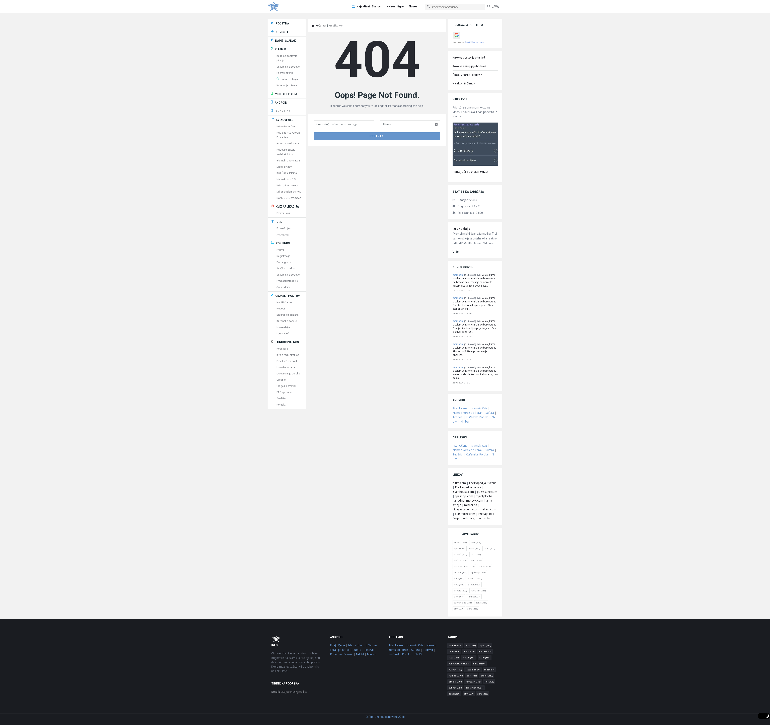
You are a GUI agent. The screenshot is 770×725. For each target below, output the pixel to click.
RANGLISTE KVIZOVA (289, 197)
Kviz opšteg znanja (288, 185)
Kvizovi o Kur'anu (286, 126)
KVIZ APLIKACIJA (287, 206)
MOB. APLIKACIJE (286, 94)
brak (476, 542)
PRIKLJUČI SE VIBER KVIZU (470, 172)
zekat (481, 602)
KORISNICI (283, 243)
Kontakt (281, 404)
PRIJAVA (492, 6)
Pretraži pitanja (289, 79)
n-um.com (459, 483)
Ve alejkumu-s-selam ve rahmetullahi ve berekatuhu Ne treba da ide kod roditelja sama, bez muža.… (475, 372)
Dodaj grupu (284, 262)
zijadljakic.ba (484, 496)
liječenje (478, 572)
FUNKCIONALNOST (288, 342)
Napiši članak (284, 302)
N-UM (360, 654)
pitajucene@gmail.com (290, 692)
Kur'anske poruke (287, 320)
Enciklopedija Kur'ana (482, 483)
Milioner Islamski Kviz (289, 191)
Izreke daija (461, 229)
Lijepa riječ (283, 333)
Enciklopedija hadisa (468, 487)
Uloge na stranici (286, 385)
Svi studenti (283, 287)
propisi (460, 590)
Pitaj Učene (460, 408)
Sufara (489, 413)
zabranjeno (463, 602)
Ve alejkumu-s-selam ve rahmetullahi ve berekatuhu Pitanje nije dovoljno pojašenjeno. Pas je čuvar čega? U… (474, 326)
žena (472, 608)
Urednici (281, 379)
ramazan (478, 590)
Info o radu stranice (288, 354)
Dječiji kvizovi (284, 166)
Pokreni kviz (283, 213)
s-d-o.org (468, 518)
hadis (489, 548)
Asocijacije (283, 234)
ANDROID (281, 102)
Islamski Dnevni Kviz (288, 160)
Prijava (280, 249)
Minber (464, 421)
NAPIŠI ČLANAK (285, 40)
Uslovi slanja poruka (288, 373)
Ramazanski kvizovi (288, 143)
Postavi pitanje (285, 72)
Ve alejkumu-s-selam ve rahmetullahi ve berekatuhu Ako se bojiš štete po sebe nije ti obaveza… (474, 349)
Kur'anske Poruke (477, 417)
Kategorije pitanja (287, 85)
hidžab (460, 560)
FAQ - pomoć (284, 392)
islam (475, 560)
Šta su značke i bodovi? (467, 74)
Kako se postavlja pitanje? (469, 57)
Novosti (414, 6)
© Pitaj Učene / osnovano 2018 (385, 716)
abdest (460, 542)
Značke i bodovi (286, 268)
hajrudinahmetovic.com (468, 500)
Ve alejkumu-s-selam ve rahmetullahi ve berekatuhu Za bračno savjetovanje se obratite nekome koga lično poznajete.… (474, 280)
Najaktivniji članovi (369, 6)
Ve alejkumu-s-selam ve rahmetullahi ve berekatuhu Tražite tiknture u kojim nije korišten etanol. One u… (474, 303)
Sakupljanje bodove (288, 66)
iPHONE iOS (282, 111)
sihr (458, 596)
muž (459, 578)
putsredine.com (465, 514)
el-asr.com (489, 509)
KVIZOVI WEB (284, 120)
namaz (475, 578)
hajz (476, 554)
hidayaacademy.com (466, 509)
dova (474, 548)
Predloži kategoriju (287, 280)
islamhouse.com (463, 492)
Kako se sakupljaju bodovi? (469, 66)
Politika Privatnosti (287, 361)
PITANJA (281, 49)
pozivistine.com (487, 492)
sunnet (473, 596)
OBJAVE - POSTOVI (288, 295)
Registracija (283, 256)
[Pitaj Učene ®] (288, 6)
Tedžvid (458, 417)
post (459, 584)
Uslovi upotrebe (286, 367)
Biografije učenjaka (288, 314)
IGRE (279, 221)
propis (474, 584)
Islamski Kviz (479, 408)
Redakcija (282, 348)
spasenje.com (464, 496)
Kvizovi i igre (395, 6)
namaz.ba (484, 518)
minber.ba (470, 505)
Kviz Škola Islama (287, 172)
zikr (458, 608)
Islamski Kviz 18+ (286, 179)
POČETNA (282, 23)
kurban (460, 572)
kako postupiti (464, 566)
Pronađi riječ (284, 228)
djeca (459, 548)
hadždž (460, 554)
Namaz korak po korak (467, 413)
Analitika (282, 398)
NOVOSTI (282, 32)
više (456, 251)
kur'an (484, 566)
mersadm (458, 275)
